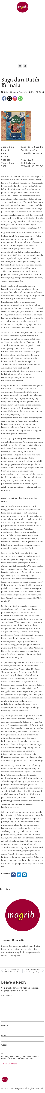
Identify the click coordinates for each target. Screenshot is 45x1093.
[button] (20, 66)
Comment (6, 995)
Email (4, 1035)
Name (4, 1026)
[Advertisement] (22, 38)
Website (4, 1045)
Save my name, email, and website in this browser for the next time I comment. (20, 1057)
